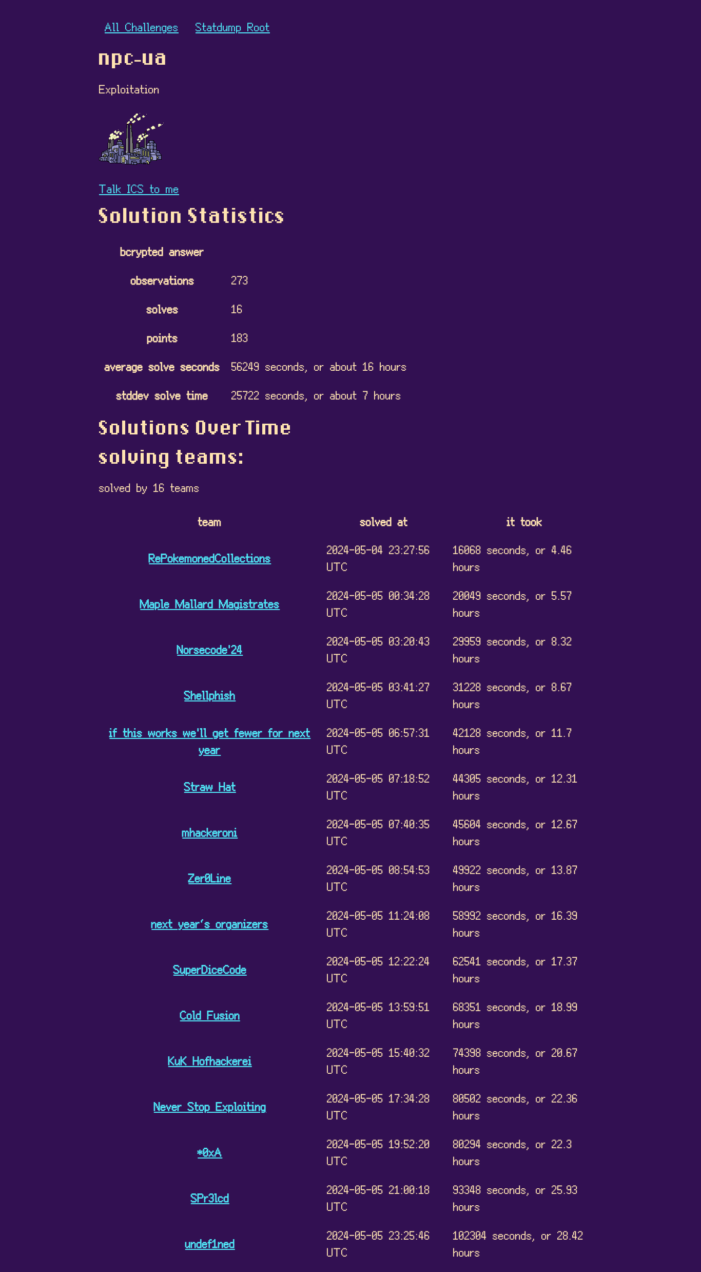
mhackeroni (210, 831)
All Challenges (142, 26)
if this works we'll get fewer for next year (209, 740)
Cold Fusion (210, 1014)
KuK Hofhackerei (210, 1060)
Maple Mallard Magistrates (210, 603)
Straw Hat (210, 785)
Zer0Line (209, 877)
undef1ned (210, 1243)
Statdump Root (233, 26)
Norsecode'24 (210, 648)
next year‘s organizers (209, 923)
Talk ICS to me (139, 188)
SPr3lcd (210, 1197)
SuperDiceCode (210, 968)
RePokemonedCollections (210, 557)
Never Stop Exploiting (210, 1105)
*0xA (210, 1151)
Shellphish (210, 694)
